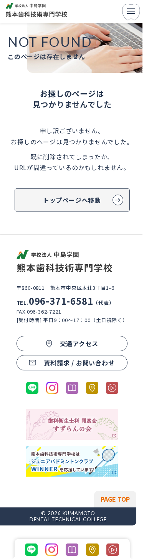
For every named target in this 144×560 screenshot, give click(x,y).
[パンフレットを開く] (72, 388)
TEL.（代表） (65, 302)
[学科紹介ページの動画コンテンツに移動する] (112, 388)
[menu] (131, 12)
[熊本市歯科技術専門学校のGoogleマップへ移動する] (92, 388)
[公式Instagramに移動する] (52, 388)
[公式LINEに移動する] (32, 388)
